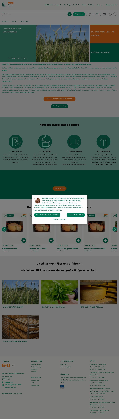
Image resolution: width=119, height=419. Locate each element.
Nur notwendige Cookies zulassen (47, 215)
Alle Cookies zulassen (76, 215)
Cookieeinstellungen (59, 219)
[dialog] (59, 209)
